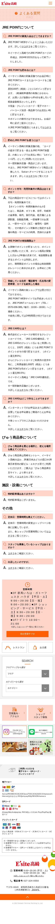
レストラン (18, 647)
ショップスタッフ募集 (40, 715)
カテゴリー (12, 688)
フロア (11, 673)
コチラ (27, 46)
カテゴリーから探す (15, 682)
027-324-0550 (31, 881)
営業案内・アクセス (14, 715)
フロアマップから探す (16, 667)
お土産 (43, 647)
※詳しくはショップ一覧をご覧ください (29, 876)
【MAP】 (35, 890)
